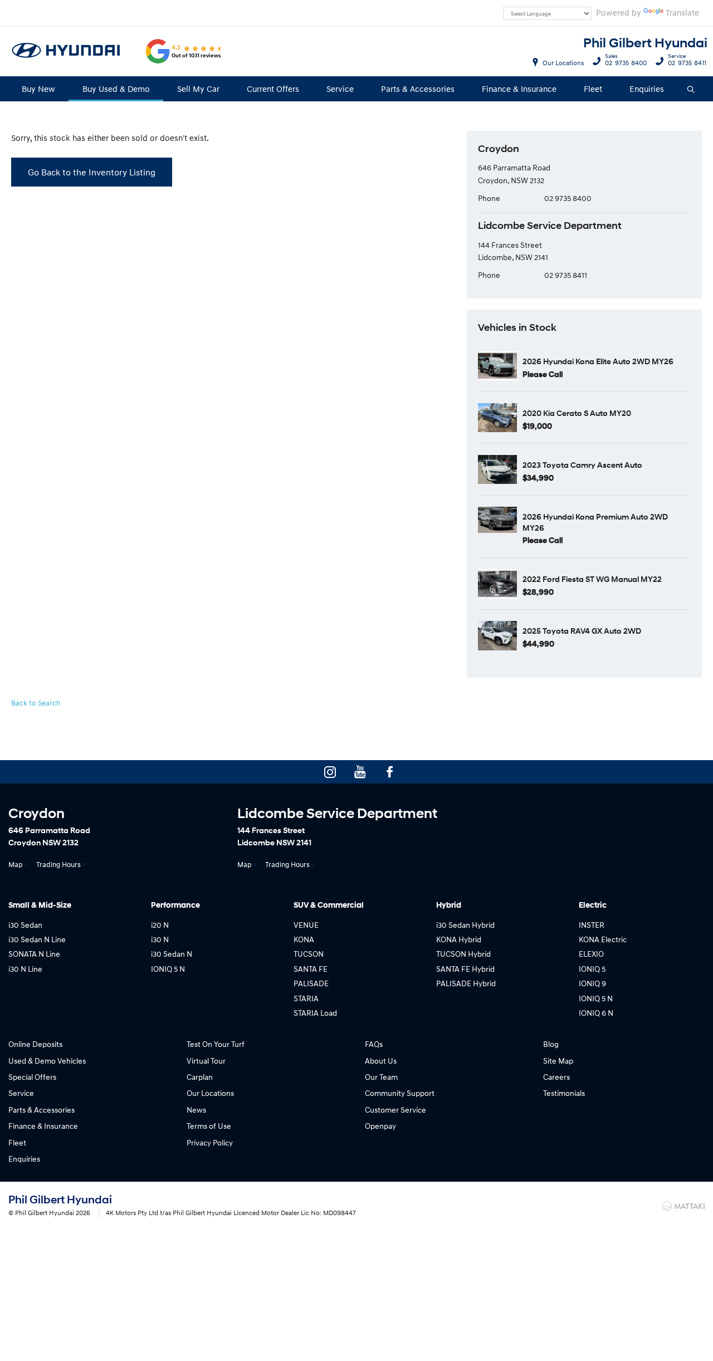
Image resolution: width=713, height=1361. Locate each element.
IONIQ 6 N (596, 1012)
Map (15, 864)
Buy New (38, 89)
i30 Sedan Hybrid (465, 924)
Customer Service (395, 1109)
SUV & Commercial (329, 905)
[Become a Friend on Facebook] (390, 772)
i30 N (160, 939)
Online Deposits (35, 1044)
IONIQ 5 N (168, 968)
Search (691, 88)
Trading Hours (58, 864)
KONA (304, 939)
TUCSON (309, 953)
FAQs (374, 1044)
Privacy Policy (210, 1142)
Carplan (200, 1076)
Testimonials (564, 1093)
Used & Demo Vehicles (47, 1060)
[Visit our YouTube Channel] (360, 772)
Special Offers (32, 1076)
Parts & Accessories (418, 89)
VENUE (306, 924)
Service (340, 89)
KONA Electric (603, 939)
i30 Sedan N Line (37, 939)
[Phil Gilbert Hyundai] (66, 51)
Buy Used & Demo (116, 89)
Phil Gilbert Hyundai (645, 43)
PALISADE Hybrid (466, 983)
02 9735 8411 (687, 61)
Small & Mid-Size (39, 905)
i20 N (160, 924)
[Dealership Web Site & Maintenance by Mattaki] (683, 1206)
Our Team (381, 1076)
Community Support (399, 1093)
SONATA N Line (34, 953)
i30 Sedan (25, 924)
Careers (556, 1076)
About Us (381, 1060)
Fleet (593, 89)
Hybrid (448, 905)
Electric (593, 905)
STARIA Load (315, 1012)
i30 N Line (25, 968)
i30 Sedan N (171, 953)
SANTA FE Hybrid (465, 968)
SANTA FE (311, 968)
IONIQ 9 (592, 983)
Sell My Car (198, 89)
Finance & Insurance (519, 89)
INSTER (591, 924)
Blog (551, 1044)
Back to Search (35, 702)
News (196, 1109)
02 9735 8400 (626, 61)
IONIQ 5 (592, 968)
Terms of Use (209, 1125)
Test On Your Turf (216, 1044)
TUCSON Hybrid (463, 953)
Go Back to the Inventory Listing (91, 172)
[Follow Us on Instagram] (329, 772)
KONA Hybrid (458, 939)
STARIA (306, 998)
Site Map (558, 1060)
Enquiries (646, 89)
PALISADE (311, 983)
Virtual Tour (206, 1060)
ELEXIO (591, 953)
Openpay (380, 1125)
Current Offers (273, 89)
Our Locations (563, 62)
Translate (682, 12)
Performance (175, 905)
